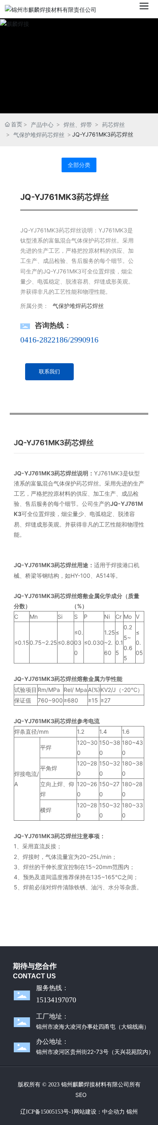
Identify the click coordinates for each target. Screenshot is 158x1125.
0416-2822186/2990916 (59, 339)
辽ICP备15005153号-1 (47, 1112)
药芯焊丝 (113, 124)
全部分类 (79, 165)
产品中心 (42, 124)
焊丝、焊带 (78, 124)
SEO (81, 1094)
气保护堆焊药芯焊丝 (38, 134)
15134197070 (56, 1000)
